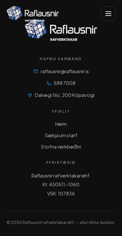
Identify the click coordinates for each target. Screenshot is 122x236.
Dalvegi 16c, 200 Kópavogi (64, 95)
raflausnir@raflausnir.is (65, 71)
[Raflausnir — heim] (33, 13)
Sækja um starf (61, 135)
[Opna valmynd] (108, 14)
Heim (61, 124)
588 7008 (64, 83)
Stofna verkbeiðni (61, 147)
